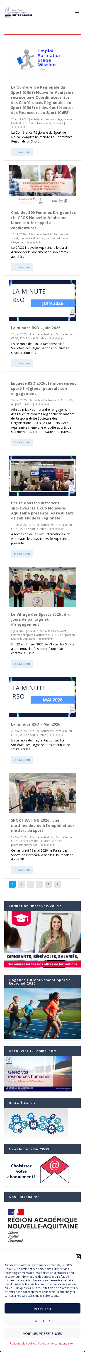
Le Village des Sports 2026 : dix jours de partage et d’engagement (40, 619)
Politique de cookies (23, 1343)
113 (48, 884)
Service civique (28, 841)
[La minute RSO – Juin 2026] (42, 300)
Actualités (37, 119)
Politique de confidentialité (55, 1343)
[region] (42, 1225)
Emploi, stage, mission (59, 119)
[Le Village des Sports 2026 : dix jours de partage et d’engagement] (42, 587)
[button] (78, 1256)
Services (58, 123)
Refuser (42, 1321)
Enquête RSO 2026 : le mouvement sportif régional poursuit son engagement (43, 388)
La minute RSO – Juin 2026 (36, 327)
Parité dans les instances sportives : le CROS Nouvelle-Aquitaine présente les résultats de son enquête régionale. (42, 510)
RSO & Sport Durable (32, 338)
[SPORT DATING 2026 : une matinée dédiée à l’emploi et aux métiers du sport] (42, 793)
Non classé (44, 123)
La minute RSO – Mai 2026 (35, 724)
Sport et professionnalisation (36, 843)
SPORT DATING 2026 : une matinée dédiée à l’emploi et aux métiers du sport (43, 825)
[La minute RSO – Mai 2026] (42, 697)
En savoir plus (22, 152)
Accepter (42, 1308)
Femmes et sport (22, 635)
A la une (34, 234)
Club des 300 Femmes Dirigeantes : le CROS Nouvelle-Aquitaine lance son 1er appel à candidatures (43, 220)
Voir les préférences (42, 1333)
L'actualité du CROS (23, 123)
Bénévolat (59, 631)
